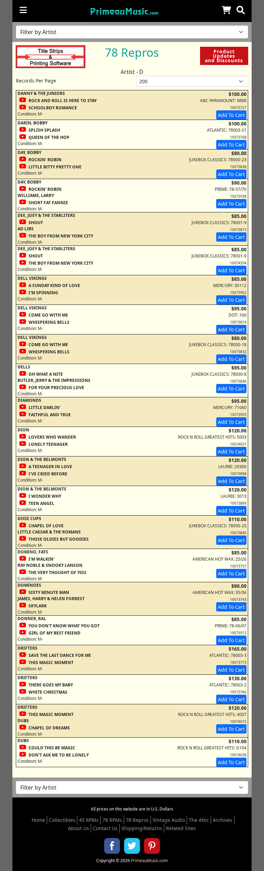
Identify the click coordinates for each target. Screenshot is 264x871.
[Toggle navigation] (23, 9)
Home (38, 820)
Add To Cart (231, 115)
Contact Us (105, 828)
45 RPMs (89, 820)
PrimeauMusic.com (149, 860)
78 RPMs (112, 820)
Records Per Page (36, 80)
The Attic (199, 820)
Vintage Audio (169, 820)
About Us (78, 828)
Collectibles (62, 820)
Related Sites (181, 828)
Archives (222, 820)
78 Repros (137, 820)
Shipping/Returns (141, 828)
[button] (240, 10)
